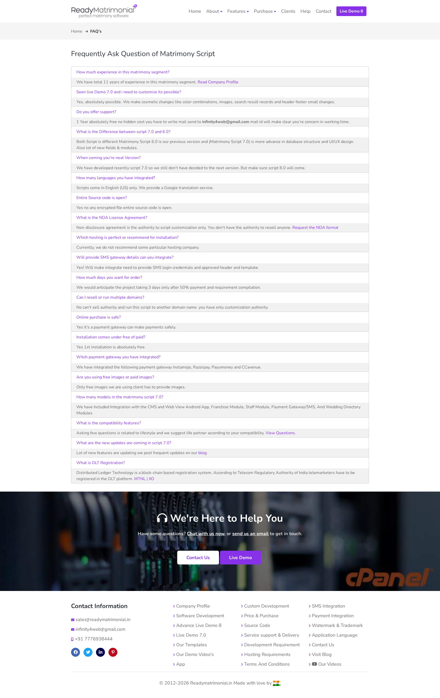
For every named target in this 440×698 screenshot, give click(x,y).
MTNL (139, 479)
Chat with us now (205, 534)
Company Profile (192, 606)
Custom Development (266, 606)
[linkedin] (100, 652)
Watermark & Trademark (337, 625)
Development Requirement (271, 645)
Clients (288, 11)
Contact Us (198, 558)
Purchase (264, 11)
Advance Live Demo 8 (198, 625)
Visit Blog (321, 654)
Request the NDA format (315, 227)
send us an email (250, 534)
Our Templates (191, 645)
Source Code (256, 625)
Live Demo (240, 558)
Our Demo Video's (194, 654)
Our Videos (329, 664)
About (213, 11)
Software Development (199, 616)
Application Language (334, 635)
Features (237, 11)
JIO (151, 479)
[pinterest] (112, 652)
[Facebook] (75, 652)
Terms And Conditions (266, 664)
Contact (323, 11)
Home (195, 11)
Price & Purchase (261, 616)
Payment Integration (332, 616)
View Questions (280, 433)
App (180, 664)
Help (305, 11)
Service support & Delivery (271, 635)
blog (202, 453)
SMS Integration (328, 606)
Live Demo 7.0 (190, 635)
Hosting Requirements (267, 654)
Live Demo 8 (351, 11)
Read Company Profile (218, 82)
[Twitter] (88, 652)
